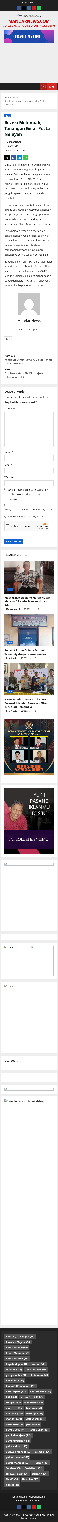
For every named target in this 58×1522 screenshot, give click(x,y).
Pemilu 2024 (38, 1430)
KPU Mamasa (40, 1391)
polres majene (17, 1457)
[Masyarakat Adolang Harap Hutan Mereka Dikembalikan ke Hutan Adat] (29, 577)
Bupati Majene (17, 1364)
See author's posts (29, 329)
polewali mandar (18, 1451)
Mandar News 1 (13, 609)
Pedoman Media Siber (28, 1500)
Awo (11, 1336)
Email (8, 464)
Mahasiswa (33, 1402)
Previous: (28, 359)
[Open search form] (36, 87)
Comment (11, 408)
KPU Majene (16, 1391)
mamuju (34, 1413)
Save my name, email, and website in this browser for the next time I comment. (28, 494)
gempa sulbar (16, 1375)
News (7, 116)
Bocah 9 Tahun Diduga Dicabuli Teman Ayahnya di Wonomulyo (25, 652)
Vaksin (12, 1484)
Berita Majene (17, 1347)
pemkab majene (18, 1435)
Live (51, 86)
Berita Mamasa (17, 1353)
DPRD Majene (35, 1369)
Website (9, 477)
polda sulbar (16, 1446)
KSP (11, 1397)
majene (14, 1408)
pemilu (33, 1424)
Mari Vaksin (34, 1419)
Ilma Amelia (11, 658)
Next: (23, 373)
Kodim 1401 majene (20, 1386)
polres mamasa (17, 1462)
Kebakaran (15, 1380)
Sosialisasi (33, 1468)
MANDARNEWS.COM (29, 21)
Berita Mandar (17, 1358)
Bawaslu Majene (18, 1342)
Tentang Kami (19, 1496)
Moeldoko (14, 1424)
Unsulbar (30, 1479)
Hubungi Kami (37, 1496)
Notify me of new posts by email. (25, 516)
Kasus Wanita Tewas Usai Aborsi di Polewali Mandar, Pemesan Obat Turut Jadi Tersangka (27, 703)
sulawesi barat (17, 1473)
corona (38, 1364)
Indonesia (39, 1375)
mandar (14, 1419)
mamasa (14, 1413)
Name (8, 452)
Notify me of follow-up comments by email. (28, 509)
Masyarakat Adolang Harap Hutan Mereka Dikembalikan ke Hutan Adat (27, 601)
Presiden (40, 1462)
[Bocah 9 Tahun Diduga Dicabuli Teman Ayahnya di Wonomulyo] (29, 630)
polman (42, 1451)
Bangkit (27, 1336)
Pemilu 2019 (15, 1430)
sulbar (39, 1473)
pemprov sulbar (18, 1441)
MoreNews (48, 1514)
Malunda (34, 1408)
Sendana (13, 1468)
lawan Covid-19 (31, 1397)
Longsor (13, 1402)
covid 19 (14, 1369)
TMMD (12, 1479)
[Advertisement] (29, 61)
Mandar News (14, 141)
